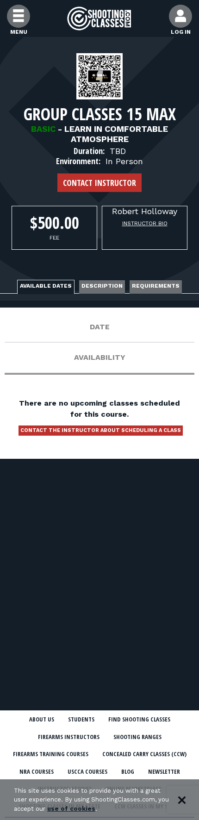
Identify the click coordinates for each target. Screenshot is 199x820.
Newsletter (164, 771)
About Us (41, 719)
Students (81, 719)
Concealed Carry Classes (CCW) (144, 754)
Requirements (156, 286)
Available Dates (46, 286)
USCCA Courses (87, 771)
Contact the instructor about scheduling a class (100, 430)
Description (102, 286)
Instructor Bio (145, 223)
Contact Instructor (99, 182)
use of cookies (71, 808)
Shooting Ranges (137, 737)
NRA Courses (36, 771)
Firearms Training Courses (50, 754)
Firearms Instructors (69, 737)
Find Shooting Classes (139, 719)
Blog (127, 771)
